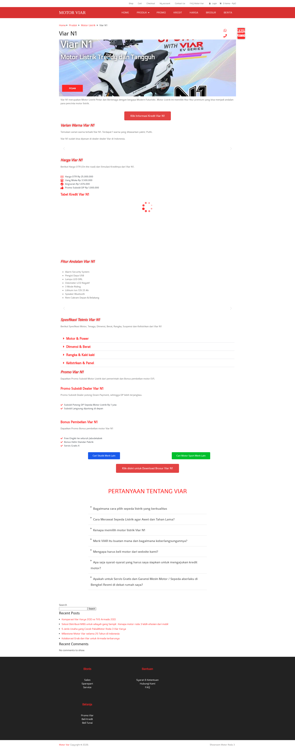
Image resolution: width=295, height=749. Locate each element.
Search (63, 604)
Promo (161, 12)
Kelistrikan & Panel (80, 363)
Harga (194, 12)
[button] (64, 149)
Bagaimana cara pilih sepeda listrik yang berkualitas (130, 508)
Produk (142, 12)
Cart (140, 3)
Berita (228, 12)
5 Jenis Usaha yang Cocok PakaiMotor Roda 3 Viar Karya (94, 628)
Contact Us (180, 3)
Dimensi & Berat (78, 346)
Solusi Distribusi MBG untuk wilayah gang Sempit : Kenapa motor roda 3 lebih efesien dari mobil (115, 624)
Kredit (177, 12)
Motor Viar (72, 12)
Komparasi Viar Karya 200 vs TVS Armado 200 (89, 619)
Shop (131, 3)
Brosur (211, 12)
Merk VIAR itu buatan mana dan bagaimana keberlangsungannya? (140, 541)
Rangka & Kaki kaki (80, 355)
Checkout (150, 3)
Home (125, 12)
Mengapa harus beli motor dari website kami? (125, 551)
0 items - (229, 3)
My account (165, 3)
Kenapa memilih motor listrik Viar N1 (119, 530)
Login (214, 3)
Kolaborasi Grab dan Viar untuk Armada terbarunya (91, 638)
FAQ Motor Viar (197, 3)
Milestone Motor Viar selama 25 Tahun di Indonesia (91, 633)
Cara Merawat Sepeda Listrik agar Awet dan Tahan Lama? (134, 519)
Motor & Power (77, 338)
